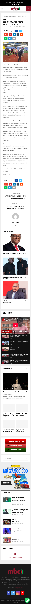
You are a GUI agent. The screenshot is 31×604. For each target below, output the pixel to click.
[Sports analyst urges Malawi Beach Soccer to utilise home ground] (9, 408)
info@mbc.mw (19, 587)
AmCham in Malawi (17, 529)
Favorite (20, 557)
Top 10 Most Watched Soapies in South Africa (22, 431)
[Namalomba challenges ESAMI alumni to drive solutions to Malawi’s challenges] (7, 511)
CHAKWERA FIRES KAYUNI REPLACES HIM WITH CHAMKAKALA (15, 254)
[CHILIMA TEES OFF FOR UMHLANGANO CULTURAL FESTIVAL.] (22, 408)
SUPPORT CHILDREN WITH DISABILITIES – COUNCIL (15, 207)
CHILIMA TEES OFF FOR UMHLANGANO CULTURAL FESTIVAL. (22, 415)
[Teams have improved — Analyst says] (7, 540)
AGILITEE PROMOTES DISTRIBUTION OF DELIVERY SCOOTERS (8, 431)
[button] (27, 600)
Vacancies (8, 2)
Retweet (15, 557)
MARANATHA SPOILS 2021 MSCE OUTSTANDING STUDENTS (15, 197)
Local (4, 19)
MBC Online (7, 26)
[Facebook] (8, 593)
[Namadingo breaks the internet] (15, 381)
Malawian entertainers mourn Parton (18, 520)
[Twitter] (13, 593)
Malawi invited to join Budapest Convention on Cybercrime (15, 302)
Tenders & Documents (17, 2)
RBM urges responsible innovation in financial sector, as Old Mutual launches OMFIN (20, 499)
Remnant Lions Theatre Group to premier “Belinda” (14, 278)
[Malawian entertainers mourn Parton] (7, 522)
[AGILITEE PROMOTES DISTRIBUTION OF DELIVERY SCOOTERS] (9, 424)
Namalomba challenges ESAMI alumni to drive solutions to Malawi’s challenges (20, 510)
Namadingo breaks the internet (15, 391)
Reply (10, 557)
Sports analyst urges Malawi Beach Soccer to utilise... (8, 415)
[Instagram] (18, 593)
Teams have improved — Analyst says (18, 538)
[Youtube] (22, 593)
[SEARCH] (26, 458)
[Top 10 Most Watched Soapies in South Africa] (22, 424)
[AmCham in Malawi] (7, 531)
